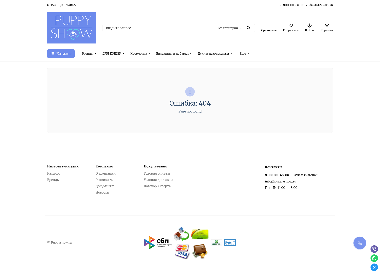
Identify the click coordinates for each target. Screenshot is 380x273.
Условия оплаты (157, 173)
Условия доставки (158, 180)
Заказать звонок (321, 5)
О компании (106, 173)
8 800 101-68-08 (292, 5)
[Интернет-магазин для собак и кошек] (71, 27)
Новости (102, 192)
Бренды (87, 53)
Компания (104, 166)
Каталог (53, 173)
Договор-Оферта (157, 186)
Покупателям (155, 166)
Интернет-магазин (63, 166)
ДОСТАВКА (68, 5)
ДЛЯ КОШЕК (112, 53)
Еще (243, 53)
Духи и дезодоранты (213, 53)
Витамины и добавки (172, 53)
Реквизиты (105, 180)
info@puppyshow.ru (280, 181)
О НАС (51, 5)
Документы (105, 186)
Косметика (138, 53)
